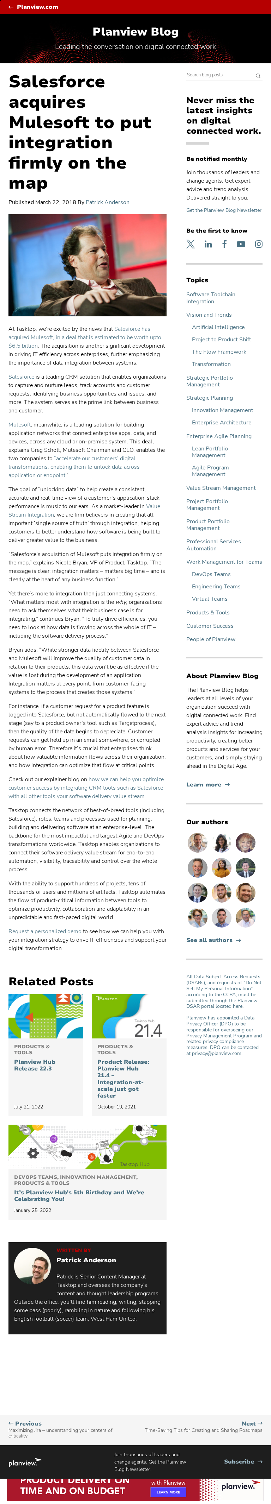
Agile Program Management (210, 471)
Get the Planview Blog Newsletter (223, 210)
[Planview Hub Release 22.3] (45, 1016)
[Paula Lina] (245, 852)
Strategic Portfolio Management (209, 381)
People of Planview (210, 639)
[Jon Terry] (245, 902)
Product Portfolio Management (208, 525)
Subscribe (243, 1462)
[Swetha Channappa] (222, 852)
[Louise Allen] (198, 927)
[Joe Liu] (245, 877)
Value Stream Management (221, 488)
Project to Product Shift (221, 339)
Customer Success (210, 626)
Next (204, 1426)
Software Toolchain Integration (210, 298)
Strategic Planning (209, 398)
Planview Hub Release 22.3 (34, 1058)
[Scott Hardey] (198, 877)
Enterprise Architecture (222, 422)
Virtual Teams (210, 599)
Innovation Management (222, 410)
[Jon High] (222, 902)
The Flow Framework (219, 352)
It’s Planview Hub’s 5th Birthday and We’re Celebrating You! (79, 1189)
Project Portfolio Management (207, 505)
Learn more (208, 785)
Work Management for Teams (224, 562)
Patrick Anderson (108, 202)
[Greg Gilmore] (245, 927)
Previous (60, 1429)
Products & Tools (208, 612)
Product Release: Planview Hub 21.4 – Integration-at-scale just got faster (123, 1071)
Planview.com (37, 7)
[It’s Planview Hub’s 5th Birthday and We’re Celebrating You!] (87, 1147)
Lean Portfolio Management (210, 452)
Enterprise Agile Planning (219, 436)
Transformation (211, 364)
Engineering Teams (216, 586)
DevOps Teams (211, 574)
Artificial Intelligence (218, 327)
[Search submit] (258, 77)
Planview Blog (135, 31)
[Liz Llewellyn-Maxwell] (222, 877)
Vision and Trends (209, 315)
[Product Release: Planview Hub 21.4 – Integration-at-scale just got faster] (129, 1016)
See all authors (209, 940)
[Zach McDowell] (222, 927)
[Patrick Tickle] (198, 852)
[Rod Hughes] (198, 902)
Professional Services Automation (213, 545)
